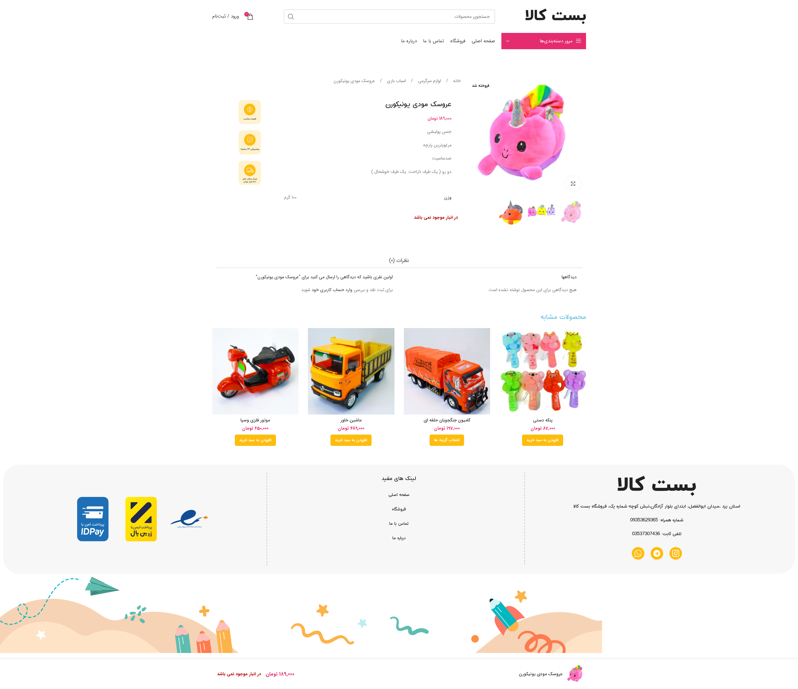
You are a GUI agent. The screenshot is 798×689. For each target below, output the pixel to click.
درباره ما (398, 538)
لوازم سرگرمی (429, 80)
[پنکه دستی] (542, 371)
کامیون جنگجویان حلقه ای (447, 420)
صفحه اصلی (399, 494)
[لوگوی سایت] (556, 16)
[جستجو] (291, 16)
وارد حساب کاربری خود (332, 289)
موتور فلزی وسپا (255, 420)
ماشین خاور (351, 420)
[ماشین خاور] (351, 371)
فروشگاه (399, 509)
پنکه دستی (542, 420)
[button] (542, 440)
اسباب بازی (396, 80)
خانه (456, 80)
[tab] (399, 260)
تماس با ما (399, 523)
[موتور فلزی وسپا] (255, 371)
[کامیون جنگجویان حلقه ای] (447, 371)
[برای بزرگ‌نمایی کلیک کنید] (573, 183)
